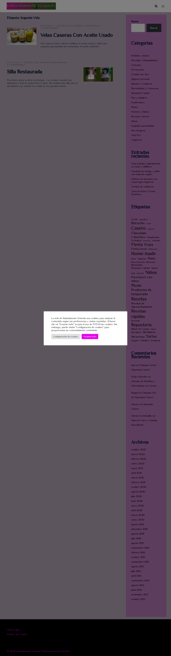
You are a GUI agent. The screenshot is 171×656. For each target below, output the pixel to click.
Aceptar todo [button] (90, 336)
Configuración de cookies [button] (65, 336)
